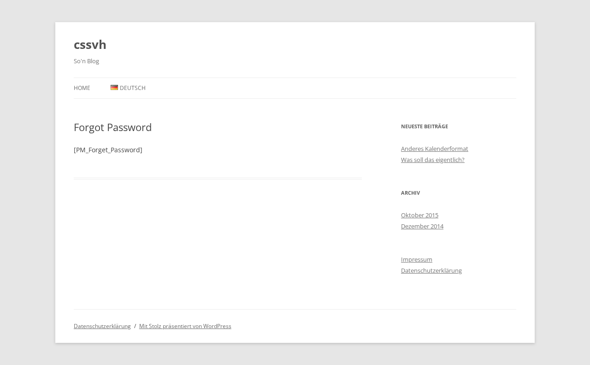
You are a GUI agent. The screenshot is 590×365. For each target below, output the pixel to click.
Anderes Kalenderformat (434, 148)
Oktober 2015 (419, 215)
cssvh (90, 44)
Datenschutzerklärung (431, 270)
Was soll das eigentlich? (433, 160)
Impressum (416, 259)
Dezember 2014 (422, 226)
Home (82, 88)
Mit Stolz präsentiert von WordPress (185, 326)
